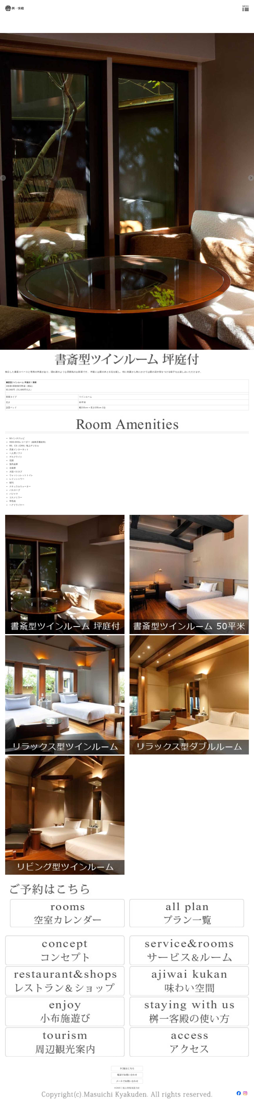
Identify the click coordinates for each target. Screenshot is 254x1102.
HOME (117, 1088)
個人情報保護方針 (131, 1088)
